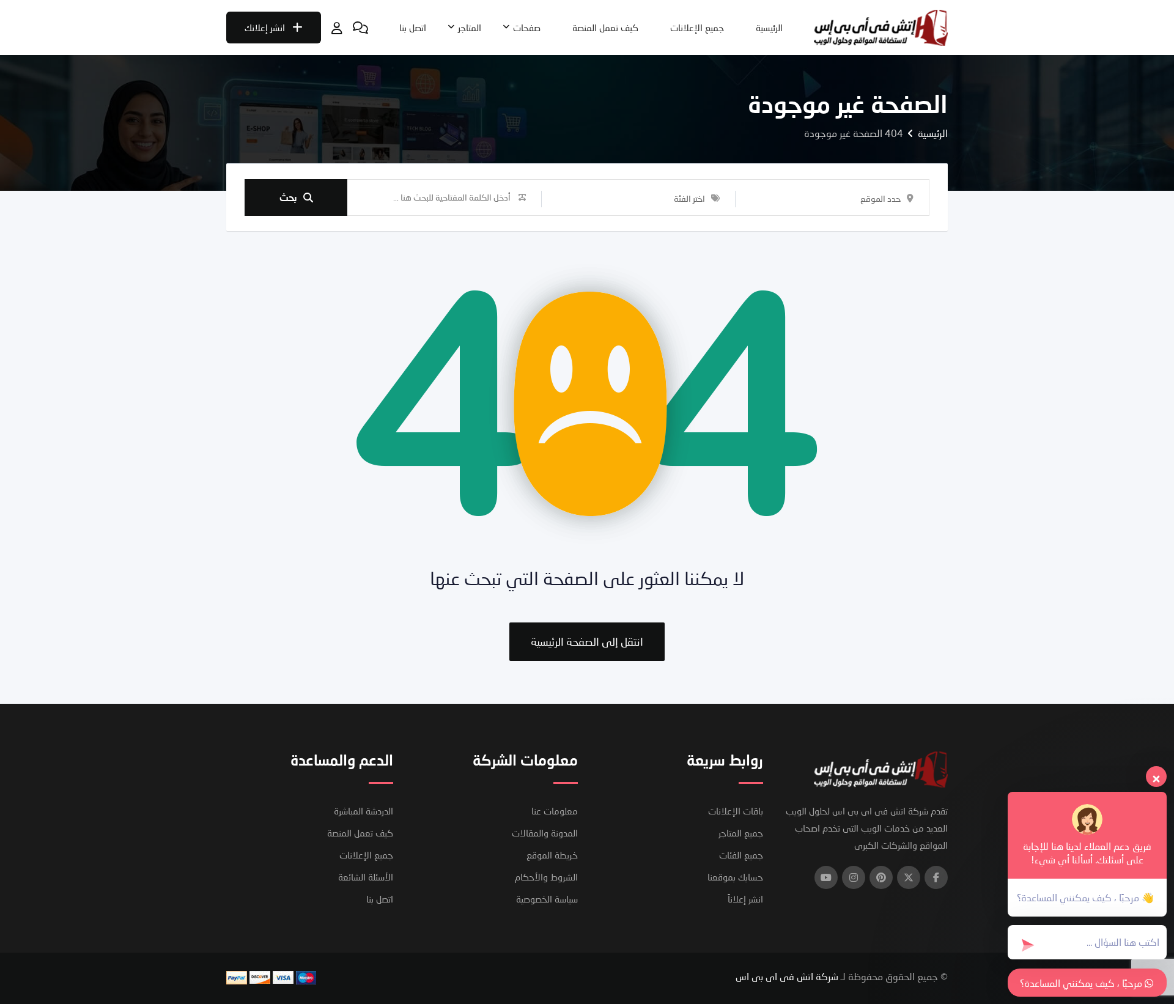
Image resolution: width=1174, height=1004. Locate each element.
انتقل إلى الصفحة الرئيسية (587, 641)
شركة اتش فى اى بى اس (787, 976)
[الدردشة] (360, 27)
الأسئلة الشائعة (365, 876)
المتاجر (469, 27)
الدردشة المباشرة (363, 810)
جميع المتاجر (740, 832)
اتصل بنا (412, 27)
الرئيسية (769, 27)
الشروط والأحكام (546, 876)
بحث (288, 197)
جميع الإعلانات (697, 27)
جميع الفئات (741, 854)
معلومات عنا (554, 810)
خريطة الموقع (552, 854)
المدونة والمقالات (545, 832)
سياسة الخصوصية (547, 898)
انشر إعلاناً (745, 898)
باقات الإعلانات (735, 810)
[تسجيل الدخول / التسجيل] (336, 27)
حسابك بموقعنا (735, 876)
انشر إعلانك (265, 27)
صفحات (527, 27)
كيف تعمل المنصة (605, 27)
